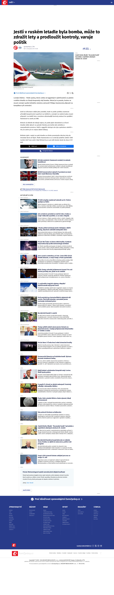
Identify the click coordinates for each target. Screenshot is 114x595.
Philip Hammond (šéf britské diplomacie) (33, 189)
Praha (44, 510)
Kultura (11, 517)
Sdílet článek (87, 49)
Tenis (63, 513)
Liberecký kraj (46, 529)
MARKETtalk (12, 526)
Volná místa (94, 553)
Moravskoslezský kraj (49, 515)
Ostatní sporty (66, 524)
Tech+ (79, 510)
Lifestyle (96, 513)
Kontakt (64, 553)
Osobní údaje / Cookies (84, 553)
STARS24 (97, 507)
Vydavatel (69, 553)
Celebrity (96, 512)
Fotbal (64, 512)
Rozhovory (32, 510)
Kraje (45, 507)
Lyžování (64, 520)
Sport (10, 513)
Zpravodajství (15, 507)
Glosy (30, 512)
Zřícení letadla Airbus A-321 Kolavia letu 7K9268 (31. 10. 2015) (36, 190)
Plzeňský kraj (46, 522)
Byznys (11, 515)
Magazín (11, 524)
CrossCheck (12, 527)
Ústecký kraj (46, 517)
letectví (56, 190)
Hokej (63, 510)
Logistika (11, 519)
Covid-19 (11, 529)
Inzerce (75, 553)
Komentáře (32, 513)
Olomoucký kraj (47, 520)
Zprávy (95, 510)
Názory (32, 507)
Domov (11, 510)
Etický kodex (52, 553)
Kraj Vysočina (46, 533)
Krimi (10, 522)
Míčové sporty (66, 519)
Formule (64, 517)
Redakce (59, 553)
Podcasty (31, 515)
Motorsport (65, 515)
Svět (11, 2)
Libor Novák (29, 483)
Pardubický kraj (47, 527)
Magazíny (82, 507)
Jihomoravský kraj (48, 513)
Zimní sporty (65, 522)
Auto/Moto (81, 512)
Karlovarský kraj (47, 531)
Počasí (10, 520)
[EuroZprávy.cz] (5, 2)
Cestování (80, 513)
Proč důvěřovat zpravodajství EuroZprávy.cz (30, 93)
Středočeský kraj (47, 512)
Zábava (95, 517)
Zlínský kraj (46, 524)
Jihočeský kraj (46, 519)
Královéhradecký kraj (48, 526)
